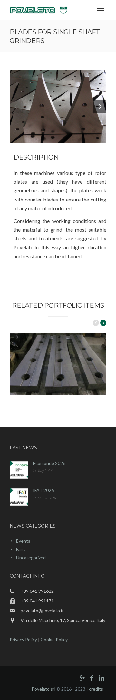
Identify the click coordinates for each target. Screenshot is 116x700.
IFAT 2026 (43, 490)
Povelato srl (43, 689)
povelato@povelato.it (42, 610)
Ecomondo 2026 (49, 463)
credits (96, 689)
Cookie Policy (54, 639)
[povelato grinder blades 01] (58, 106)
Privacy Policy (23, 639)
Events (23, 541)
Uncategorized (31, 557)
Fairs (20, 549)
